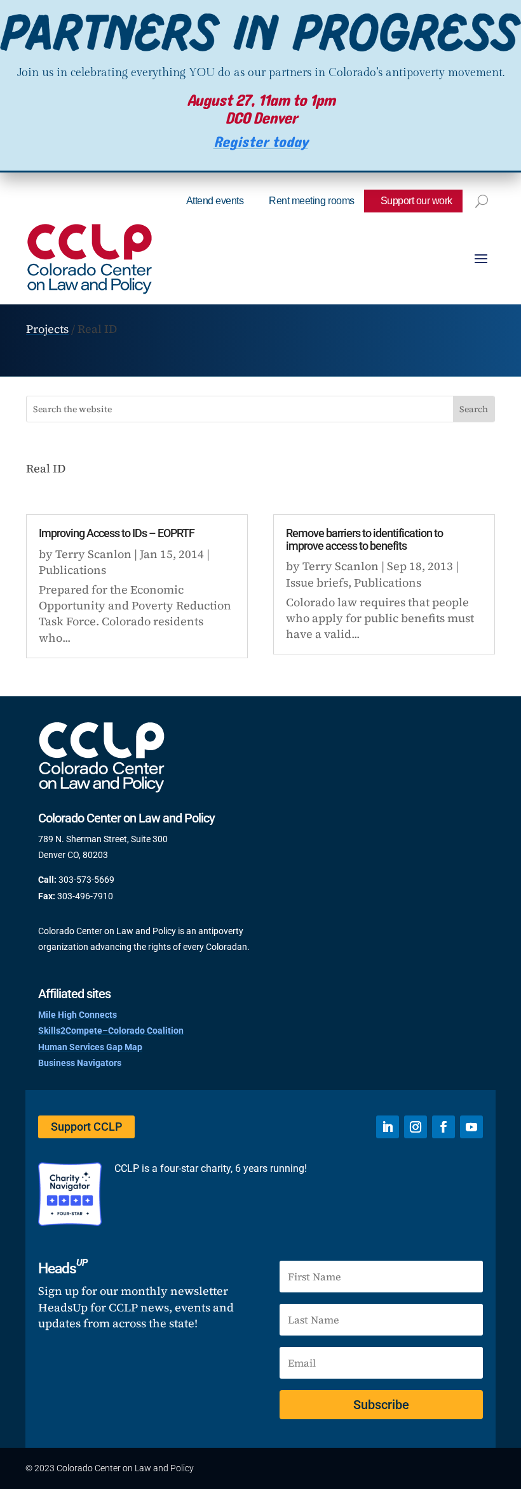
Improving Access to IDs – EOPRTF (116, 533)
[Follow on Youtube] (471, 1126)
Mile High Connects (77, 1015)
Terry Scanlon (93, 554)
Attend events (215, 200)
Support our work (416, 200)
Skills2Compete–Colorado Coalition (111, 1030)
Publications (72, 570)
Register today (260, 142)
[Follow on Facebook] (443, 1126)
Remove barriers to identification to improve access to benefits (364, 539)
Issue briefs (317, 582)
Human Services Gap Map (90, 1047)
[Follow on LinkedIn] (387, 1126)
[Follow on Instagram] (415, 1126)
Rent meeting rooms (311, 200)
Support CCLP (86, 1126)
